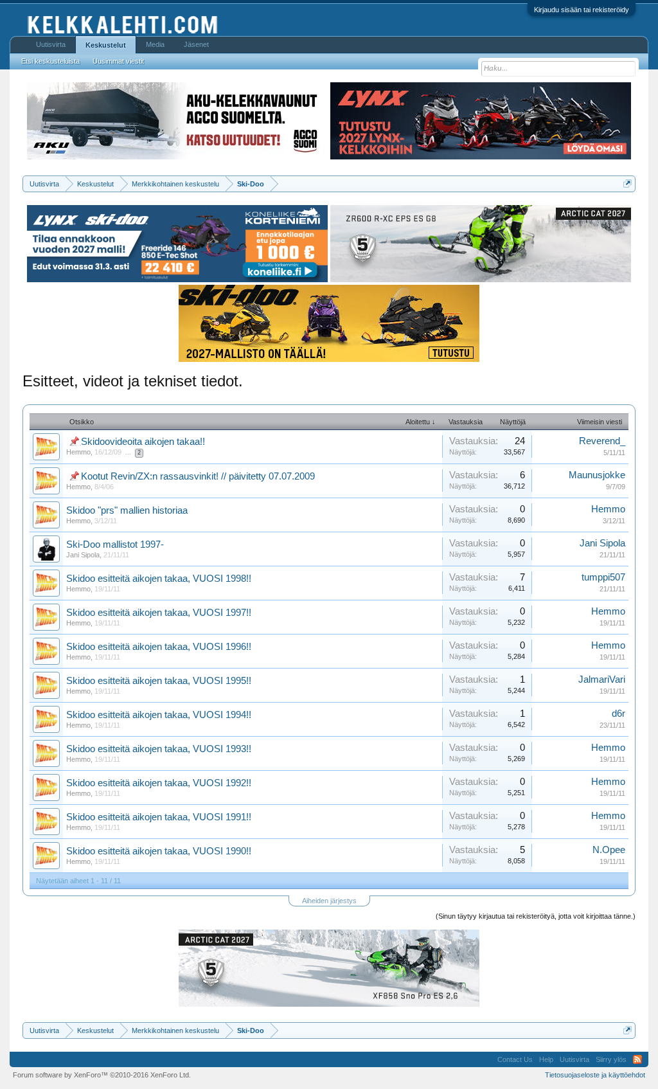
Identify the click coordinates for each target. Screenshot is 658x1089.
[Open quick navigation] (627, 183)
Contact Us (515, 1059)
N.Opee (608, 850)
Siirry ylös (611, 1059)
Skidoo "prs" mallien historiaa (127, 510)
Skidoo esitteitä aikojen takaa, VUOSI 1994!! (158, 715)
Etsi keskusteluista (50, 61)
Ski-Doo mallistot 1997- (115, 544)
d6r (618, 713)
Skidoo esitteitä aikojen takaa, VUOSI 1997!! (158, 613)
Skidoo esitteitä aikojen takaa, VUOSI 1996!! (158, 647)
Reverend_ (602, 441)
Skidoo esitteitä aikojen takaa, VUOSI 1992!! (158, 783)
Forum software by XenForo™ (102, 1075)
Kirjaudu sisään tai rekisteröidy (581, 10)
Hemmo (78, 452)
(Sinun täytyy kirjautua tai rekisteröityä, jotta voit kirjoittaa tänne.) (536, 916)
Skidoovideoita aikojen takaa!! (143, 442)
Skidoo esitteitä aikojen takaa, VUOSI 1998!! (158, 578)
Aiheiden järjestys (329, 901)
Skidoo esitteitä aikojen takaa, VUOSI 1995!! (158, 681)
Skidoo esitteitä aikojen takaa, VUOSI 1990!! (158, 851)
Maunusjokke (597, 475)
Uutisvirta (51, 44)
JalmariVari (601, 679)
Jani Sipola (83, 555)
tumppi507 (603, 577)
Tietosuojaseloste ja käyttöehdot (595, 1075)
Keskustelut (105, 45)
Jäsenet (196, 44)
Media (155, 44)
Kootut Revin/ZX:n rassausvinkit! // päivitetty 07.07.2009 (198, 476)
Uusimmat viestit (118, 61)
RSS (637, 1059)
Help (546, 1059)
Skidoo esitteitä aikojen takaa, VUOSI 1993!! (158, 749)
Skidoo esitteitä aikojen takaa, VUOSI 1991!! (158, 817)
